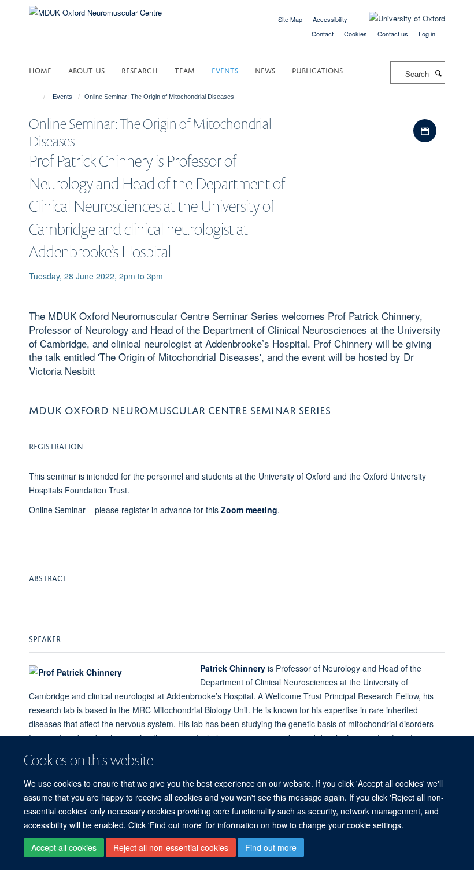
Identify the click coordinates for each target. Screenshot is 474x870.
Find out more (271, 847)
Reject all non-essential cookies (170, 847)
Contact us (392, 33)
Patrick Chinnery (232, 668)
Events (225, 69)
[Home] (39, 96)
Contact (323, 33)
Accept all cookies (64, 847)
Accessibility (330, 19)
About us (86, 69)
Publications (317, 69)
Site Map (290, 19)
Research (139, 69)
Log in (427, 33)
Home (40, 69)
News (265, 69)
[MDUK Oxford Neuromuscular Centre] (95, 8)
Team (185, 69)
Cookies (355, 33)
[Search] (438, 73)
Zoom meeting (249, 509)
